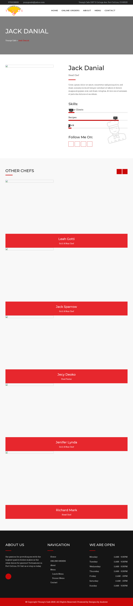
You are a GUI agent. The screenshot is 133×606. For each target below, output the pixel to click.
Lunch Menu (58, 574)
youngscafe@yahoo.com (34, 2)
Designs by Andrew (98, 602)
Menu (98, 10)
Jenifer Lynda (66, 442)
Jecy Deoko (67, 374)
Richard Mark (66, 510)
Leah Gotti (66, 239)
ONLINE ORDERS (70, 10)
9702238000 (13, 2)
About (87, 10)
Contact (110, 10)
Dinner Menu (58, 578)
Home (54, 10)
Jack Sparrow (66, 307)
